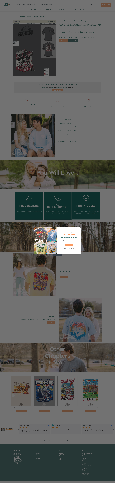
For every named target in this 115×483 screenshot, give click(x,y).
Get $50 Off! (69, 245)
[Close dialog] (79, 228)
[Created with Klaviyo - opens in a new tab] (57, 255)
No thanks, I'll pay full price (69, 248)
